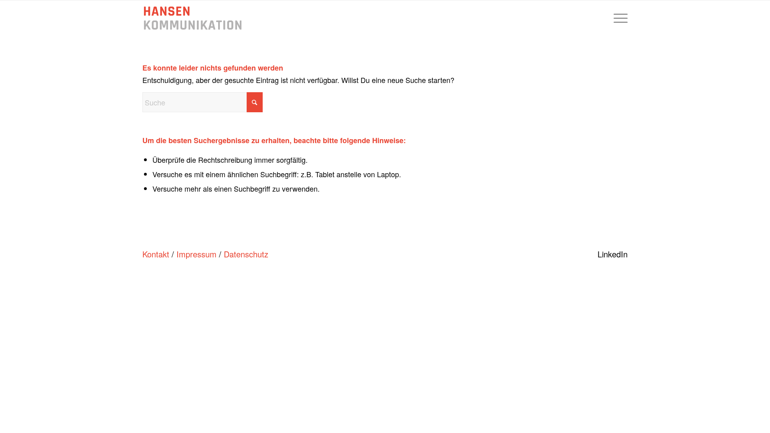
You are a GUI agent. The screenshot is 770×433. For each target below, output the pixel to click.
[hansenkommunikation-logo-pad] (192, 18)
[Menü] (618, 18)
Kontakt (155, 254)
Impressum (196, 254)
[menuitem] (618, 18)
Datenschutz (246, 254)
